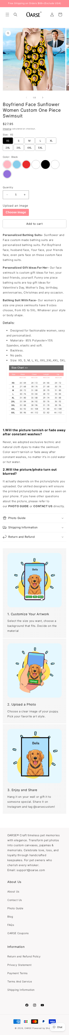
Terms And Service (19, 981)
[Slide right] (43, 97)
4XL (29, 147)
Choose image (16, 212)
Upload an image (15, 205)
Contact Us (14, 900)
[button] (7, 15)
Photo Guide (15, 908)
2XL (8, 147)
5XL (40, 147)
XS (7, 140)
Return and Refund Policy (23, 956)
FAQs (10, 924)
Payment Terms (17, 973)
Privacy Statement (19, 964)
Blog (10, 916)
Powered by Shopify (43, 1028)
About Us (13, 891)
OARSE (28, 1028)
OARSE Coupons (18, 933)
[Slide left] (26, 97)
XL (51, 140)
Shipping (7, 129)
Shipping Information (21, 989)
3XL (18, 147)
